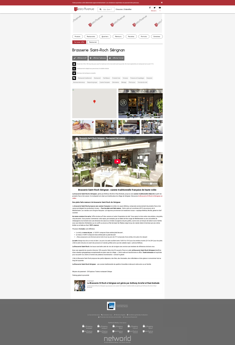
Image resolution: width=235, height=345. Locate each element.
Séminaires (115, 82)
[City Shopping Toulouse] (132, 328)
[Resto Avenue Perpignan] (102, 333)
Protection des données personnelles (110, 317)
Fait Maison (106, 78)
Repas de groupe (92, 82)
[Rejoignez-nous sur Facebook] (149, 7)
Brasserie (149, 78)
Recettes (131, 36)
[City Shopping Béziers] (147, 328)
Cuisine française (105, 82)
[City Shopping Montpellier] (87, 328)
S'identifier (128, 9)
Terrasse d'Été (79, 42)
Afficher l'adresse (99, 58)
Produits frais (116, 78)
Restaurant (93, 42)
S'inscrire (119, 9)
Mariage (123, 82)
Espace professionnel (130, 317)
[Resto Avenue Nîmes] (117, 333)
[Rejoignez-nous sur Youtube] (160, 7)
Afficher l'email (118, 58)
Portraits (144, 36)
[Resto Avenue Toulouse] (132, 333)
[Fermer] (162, 2)
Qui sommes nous (94, 315)
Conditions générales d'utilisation (138, 315)
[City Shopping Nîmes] (117, 328)
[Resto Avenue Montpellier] (87, 333)
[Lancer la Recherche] (100, 9)
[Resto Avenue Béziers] (147, 333)
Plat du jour (132, 82)
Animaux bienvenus (79, 82)
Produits (77, 36)
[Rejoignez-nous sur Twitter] (155, 7)
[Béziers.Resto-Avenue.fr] (84, 9)
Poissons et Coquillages (137, 78)
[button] (94, 101)
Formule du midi (142, 82)
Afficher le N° (82, 58)
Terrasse (125, 78)
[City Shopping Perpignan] (102, 328)
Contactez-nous (107, 315)
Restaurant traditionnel (85, 78)
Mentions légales (120, 315)
